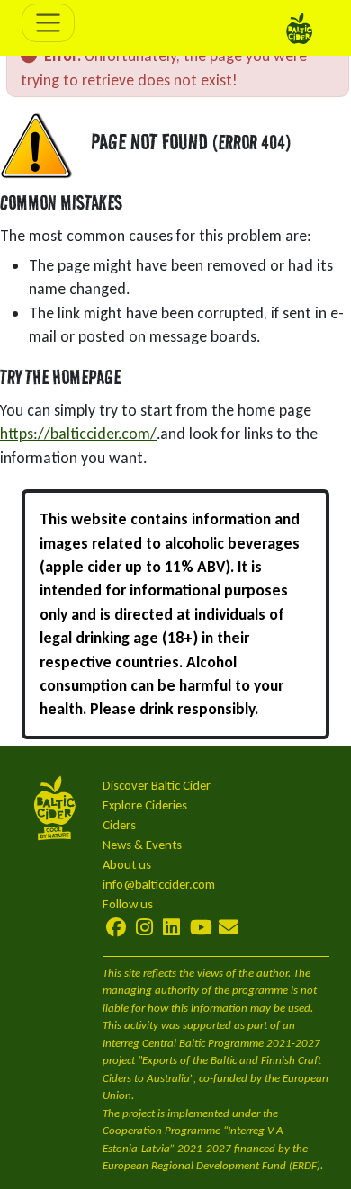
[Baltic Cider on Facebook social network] (117, 927)
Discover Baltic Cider (157, 785)
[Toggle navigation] (48, 23)
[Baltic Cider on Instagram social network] (144, 927)
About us (127, 864)
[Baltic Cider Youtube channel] (201, 927)
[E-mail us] (228, 927)
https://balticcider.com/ (78, 433)
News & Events (142, 844)
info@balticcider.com (159, 884)
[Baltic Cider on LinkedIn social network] (171, 927)
